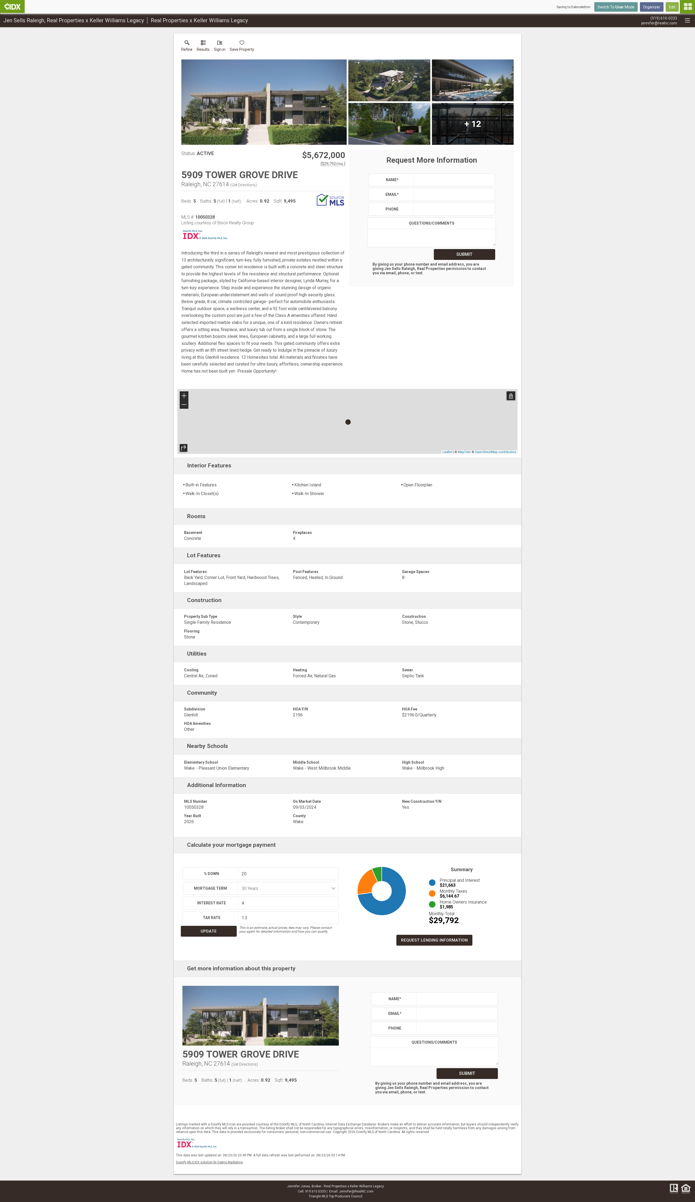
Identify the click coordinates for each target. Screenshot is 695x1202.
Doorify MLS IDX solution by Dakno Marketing (209, 1162)
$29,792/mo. (333, 164)
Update (209, 931)
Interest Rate (211, 903)
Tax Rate (211, 917)
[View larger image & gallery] (264, 102)
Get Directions (243, 185)
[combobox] (286, 888)
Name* (392, 180)
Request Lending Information (434, 940)
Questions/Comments (431, 223)
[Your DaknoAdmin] (12, 6)
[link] (187, 47)
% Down (211, 873)
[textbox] (452, 180)
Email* (392, 194)
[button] (219, 47)
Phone (392, 209)
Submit (464, 254)
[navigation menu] (687, 7)
